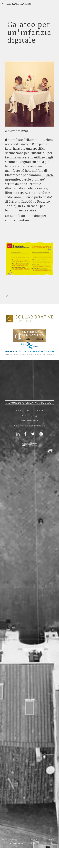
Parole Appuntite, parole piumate (29, 177)
